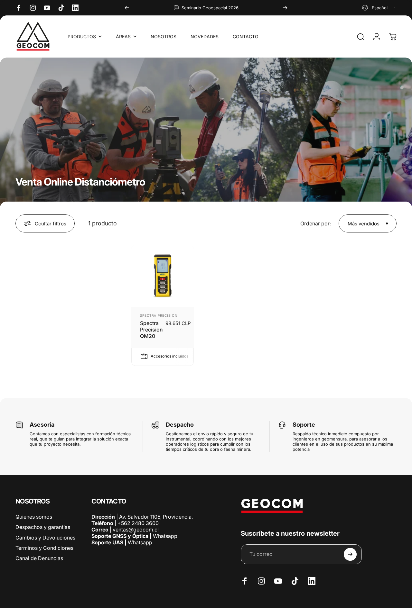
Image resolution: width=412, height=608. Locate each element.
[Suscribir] (350, 554)
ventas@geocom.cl (136, 529)
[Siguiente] (285, 7)
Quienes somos (33, 516)
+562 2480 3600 (138, 523)
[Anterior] (127, 7)
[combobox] (379, 7)
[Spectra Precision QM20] (162, 276)
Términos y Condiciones (44, 547)
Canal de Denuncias (39, 558)
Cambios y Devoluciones (45, 537)
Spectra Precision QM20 (151, 329)
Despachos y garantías (42, 527)
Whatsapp (164, 536)
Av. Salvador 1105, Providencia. (156, 516)
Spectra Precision (159, 315)
